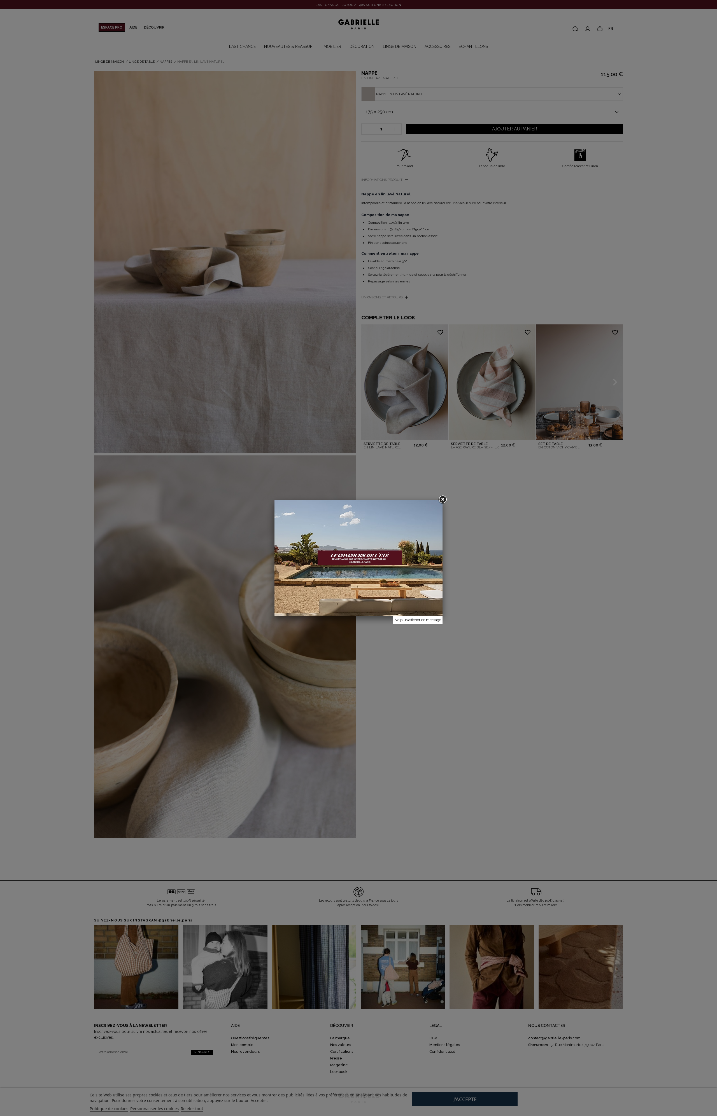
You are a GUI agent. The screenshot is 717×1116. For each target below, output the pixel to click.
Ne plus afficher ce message (418, 620)
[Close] (442, 500)
